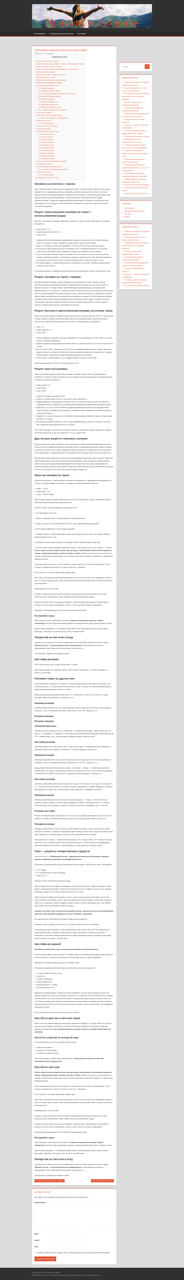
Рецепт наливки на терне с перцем (49, 66)
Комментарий (39, 1202)
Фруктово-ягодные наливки (49, 96)
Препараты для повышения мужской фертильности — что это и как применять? (135, 168)
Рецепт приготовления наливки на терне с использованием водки (60, 64)
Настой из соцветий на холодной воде (53, 118)
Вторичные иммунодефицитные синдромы (50, 1181)
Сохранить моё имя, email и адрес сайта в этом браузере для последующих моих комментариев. (73, 1252)
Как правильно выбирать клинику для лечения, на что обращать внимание (135, 96)
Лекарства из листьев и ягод (47, 126)
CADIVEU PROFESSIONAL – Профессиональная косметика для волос (135, 153)
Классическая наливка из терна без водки (51, 80)
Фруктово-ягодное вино (48, 102)
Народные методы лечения (61, 34)
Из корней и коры (46, 123)
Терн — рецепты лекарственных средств (51, 110)
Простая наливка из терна (45, 77)
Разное (126, 216)
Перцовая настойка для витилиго (136, 193)
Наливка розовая (46, 134)
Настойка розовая (43, 129)
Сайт (36, 1247)
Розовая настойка (46, 156)
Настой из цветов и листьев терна (49, 115)
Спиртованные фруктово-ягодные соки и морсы (57, 94)
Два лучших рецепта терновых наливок (50, 75)
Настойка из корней (44, 113)
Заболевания (40, 34)
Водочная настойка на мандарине (136, 185)
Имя (36, 1234)
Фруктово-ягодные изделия (49, 91)
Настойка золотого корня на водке (136, 136)
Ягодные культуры (46, 88)
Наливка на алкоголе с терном (47, 61)
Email (37, 1240)
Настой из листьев (43, 121)
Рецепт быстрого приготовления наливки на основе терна (57, 69)
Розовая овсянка (45, 137)
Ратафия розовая (46, 158)
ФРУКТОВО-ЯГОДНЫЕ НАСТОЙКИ (49, 83)
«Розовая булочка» (46, 142)
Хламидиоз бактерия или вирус (102, 1181)
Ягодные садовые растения (49, 107)
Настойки (81, 34)
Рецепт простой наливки (45, 72)
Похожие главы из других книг (47, 85)
